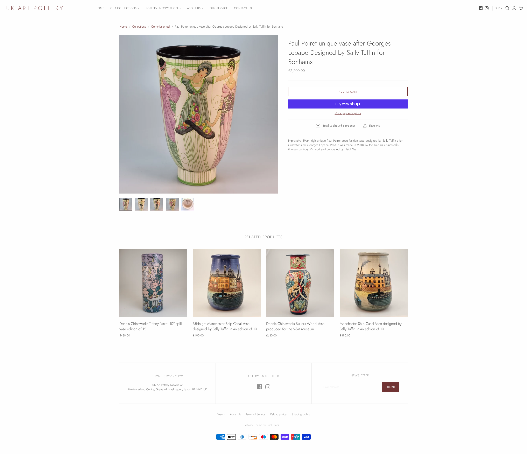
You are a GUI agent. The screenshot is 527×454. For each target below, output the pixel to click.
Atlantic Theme (253, 425)
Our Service (219, 8)
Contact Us (243, 8)
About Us (194, 8)
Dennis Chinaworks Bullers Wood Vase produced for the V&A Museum (295, 326)
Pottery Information (162, 8)
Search (221, 414)
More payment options (348, 113)
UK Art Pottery (35, 8)
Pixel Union (273, 425)
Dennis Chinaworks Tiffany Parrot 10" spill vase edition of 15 (150, 326)
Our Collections (123, 8)
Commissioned (160, 26)
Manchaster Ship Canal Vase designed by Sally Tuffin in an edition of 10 (371, 326)
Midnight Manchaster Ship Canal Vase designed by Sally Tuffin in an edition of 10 (225, 326)
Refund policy (278, 414)
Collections (139, 26)
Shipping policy (300, 414)
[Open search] (507, 8)
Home (100, 8)
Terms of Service (255, 414)
